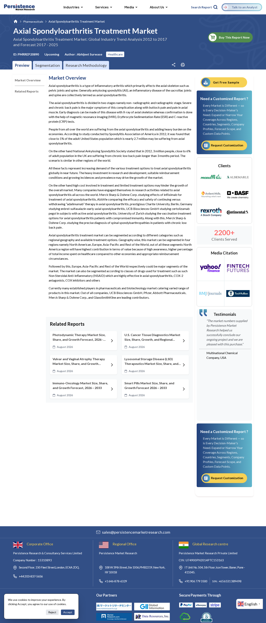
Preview (22, 65)
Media (129, 7)
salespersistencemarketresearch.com (136, 532)
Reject (52, 612)
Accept (67, 612)
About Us (157, 7)
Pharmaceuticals (33, 21)
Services (102, 7)
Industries (71, 7)
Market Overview (28, 80)
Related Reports (27, 91)
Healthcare (115, 54)
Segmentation (47, 65)
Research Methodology (86, 65)
